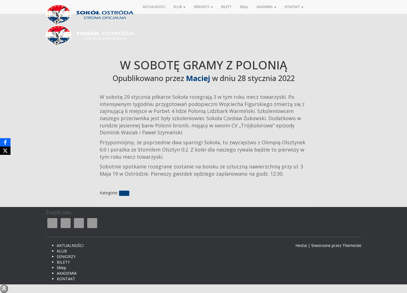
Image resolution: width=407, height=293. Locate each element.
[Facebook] (5, 142)
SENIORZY (202, 6)
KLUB (178, 6)
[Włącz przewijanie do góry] (4, 288)
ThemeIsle (351, 245)
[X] (5, 150)
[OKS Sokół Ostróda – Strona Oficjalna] (90, 7)
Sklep (244, 6)
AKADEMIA (265, 6)
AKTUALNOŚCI (154, 6)
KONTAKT (293, 6)
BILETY (226, 6)
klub (124, 193)
